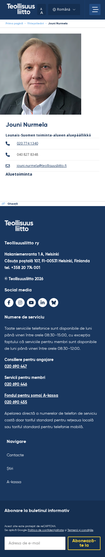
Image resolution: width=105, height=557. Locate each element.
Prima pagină (14, 23)
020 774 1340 (27, 143)
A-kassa (14, 482)
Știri (10, 469)
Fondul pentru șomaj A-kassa (31, 396)
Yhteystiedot (35, 23)
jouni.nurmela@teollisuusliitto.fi (42, 165)
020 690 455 (15, 402)
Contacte (15, 455)
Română (63, 9)
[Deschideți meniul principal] (95, 9)
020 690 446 (15, 384)
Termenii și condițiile (80, 530)
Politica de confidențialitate (46, 530)
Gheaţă (13, 203)
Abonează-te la (84, 543)
